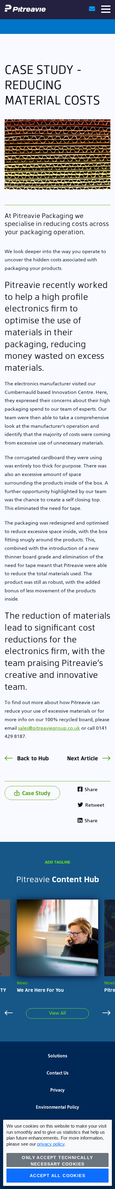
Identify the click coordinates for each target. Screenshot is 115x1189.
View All (57, 1013)
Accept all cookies (57, 1175)
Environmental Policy (57, 1107)
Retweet (94, 805)
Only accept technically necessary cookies (57, 1160)
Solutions (57, 1056)
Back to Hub (32, 758)
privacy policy (50, 1144)
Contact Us (57, 1073)
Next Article (83, 758)
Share (90, 789)
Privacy (57, 1090)
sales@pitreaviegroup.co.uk (49, 728)
